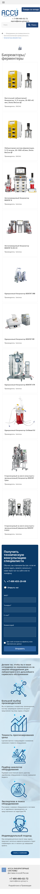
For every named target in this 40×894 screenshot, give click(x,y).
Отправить (20, 649)
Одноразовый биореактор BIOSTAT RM (19, 339)
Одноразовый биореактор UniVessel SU (20, 430)
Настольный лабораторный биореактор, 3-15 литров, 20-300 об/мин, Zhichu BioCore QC (19, 100)
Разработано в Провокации (20, 885)
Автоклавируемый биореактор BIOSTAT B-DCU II (17, 247)
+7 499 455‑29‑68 (16, 581)
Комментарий (9, 625)
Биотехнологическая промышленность (16, 36)
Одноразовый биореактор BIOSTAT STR (20, 385)
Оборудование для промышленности (17, 33)
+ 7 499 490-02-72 (20, 19)
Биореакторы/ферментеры (12, 38)
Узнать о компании (20, 853)
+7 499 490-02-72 (18, 878)
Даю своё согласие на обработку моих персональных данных (20, 643)
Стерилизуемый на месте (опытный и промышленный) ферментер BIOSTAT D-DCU (19, 528)
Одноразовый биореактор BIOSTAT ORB (20, 294)
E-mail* (6, 615)
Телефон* (7, 605)
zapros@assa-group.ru (20, 21)
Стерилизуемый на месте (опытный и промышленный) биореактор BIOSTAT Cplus (19, 478)
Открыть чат (11, 587)
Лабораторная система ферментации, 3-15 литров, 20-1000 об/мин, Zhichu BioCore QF (19, 150)
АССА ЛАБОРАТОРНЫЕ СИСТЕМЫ (18, 869)
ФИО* (6, 595)
